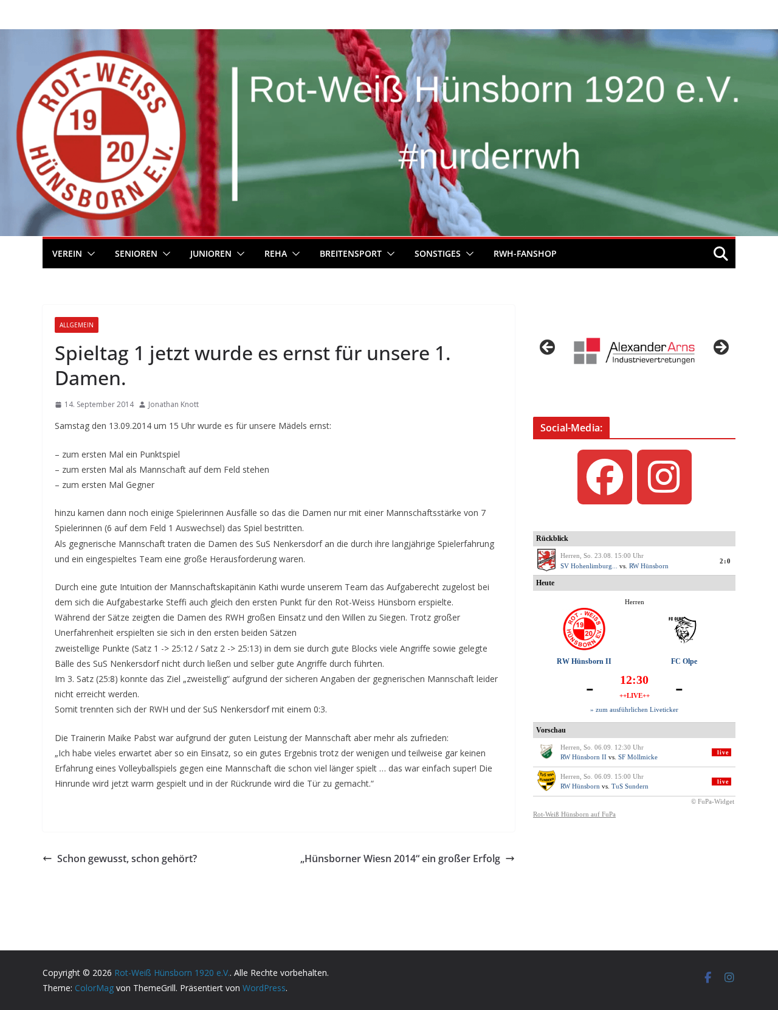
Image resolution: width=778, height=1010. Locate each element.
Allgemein (77, 325)
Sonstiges (438, 253)
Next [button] (720, 348)
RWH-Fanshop (525, 253)
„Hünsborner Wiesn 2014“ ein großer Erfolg (400, 858)
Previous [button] (548, 348)
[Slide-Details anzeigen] (634, 351)
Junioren (211, 253)
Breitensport (351, 253)
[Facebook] (604, 477)
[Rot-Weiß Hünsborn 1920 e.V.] (389, 37)
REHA (275, 253)
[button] (88, 253)
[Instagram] (664, 477)
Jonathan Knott (173, 404)
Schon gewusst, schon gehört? (127, 858)
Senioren (136, 253)
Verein (67, 253)
